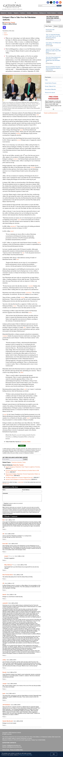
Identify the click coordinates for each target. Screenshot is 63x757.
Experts (16, 13)
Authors (22, 13)
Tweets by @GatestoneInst (51, 113)
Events (10, 13)
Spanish (6, 34)
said (23, 253)
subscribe (20, 482)
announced (13, 226)
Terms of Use (5, 749)
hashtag (18, 133)
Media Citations (51, 13)
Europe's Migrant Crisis (50, 86)
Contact (60, 13)
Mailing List (42, 13)
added (21, 372)
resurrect (16, 159)
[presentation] (48, 26)
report (5, 414)
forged (21, 130)
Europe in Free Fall (50, 29)
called (38, 242)
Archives (35, 13)
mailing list (6, 483)
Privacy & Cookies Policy (16, 749)
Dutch (5, 32)
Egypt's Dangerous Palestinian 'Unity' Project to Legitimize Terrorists (23, 467)
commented (28, 292)
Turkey (24, 462)
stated (11, 231)
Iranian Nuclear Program (50, 83)
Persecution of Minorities (50, 89)
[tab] (48, 26)
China (46, 80)
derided (22, 297)
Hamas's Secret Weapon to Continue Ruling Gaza (18, 479)
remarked (30, 286)
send (37, 115)
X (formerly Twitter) (26, 441)
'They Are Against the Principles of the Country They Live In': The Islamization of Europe (53, 36)
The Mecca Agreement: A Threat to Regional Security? (19, 477)
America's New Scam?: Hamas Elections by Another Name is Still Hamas (22, 471)
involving (32, 167)
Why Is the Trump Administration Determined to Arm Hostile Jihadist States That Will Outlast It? (53, 59)
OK (54, 754)
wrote (14, 306)
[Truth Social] (4, 28)
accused (19, 140)
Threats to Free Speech (50, 92)
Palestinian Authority (16, 462)
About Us (3, 13)
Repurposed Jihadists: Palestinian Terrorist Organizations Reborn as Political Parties (23, 474)
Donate (29, 13)
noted (19, 219)
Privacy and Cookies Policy (25, 755)
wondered (5, 336)
